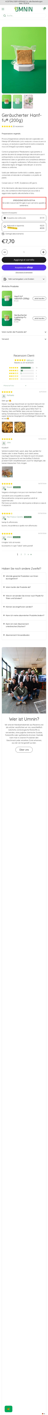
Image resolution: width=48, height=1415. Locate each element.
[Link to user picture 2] (20, 427)
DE (44, 1413)
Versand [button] (5, 339)
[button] (7, 126)
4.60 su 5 (30, 360)
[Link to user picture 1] (7, 427)
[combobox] (43, 1414)
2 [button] (21, 554)
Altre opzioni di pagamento (24, 272)
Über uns (24, 749)
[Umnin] (23, 9)
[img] (7, 392)
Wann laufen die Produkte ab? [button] (14, 332)
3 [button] (24, 554)
